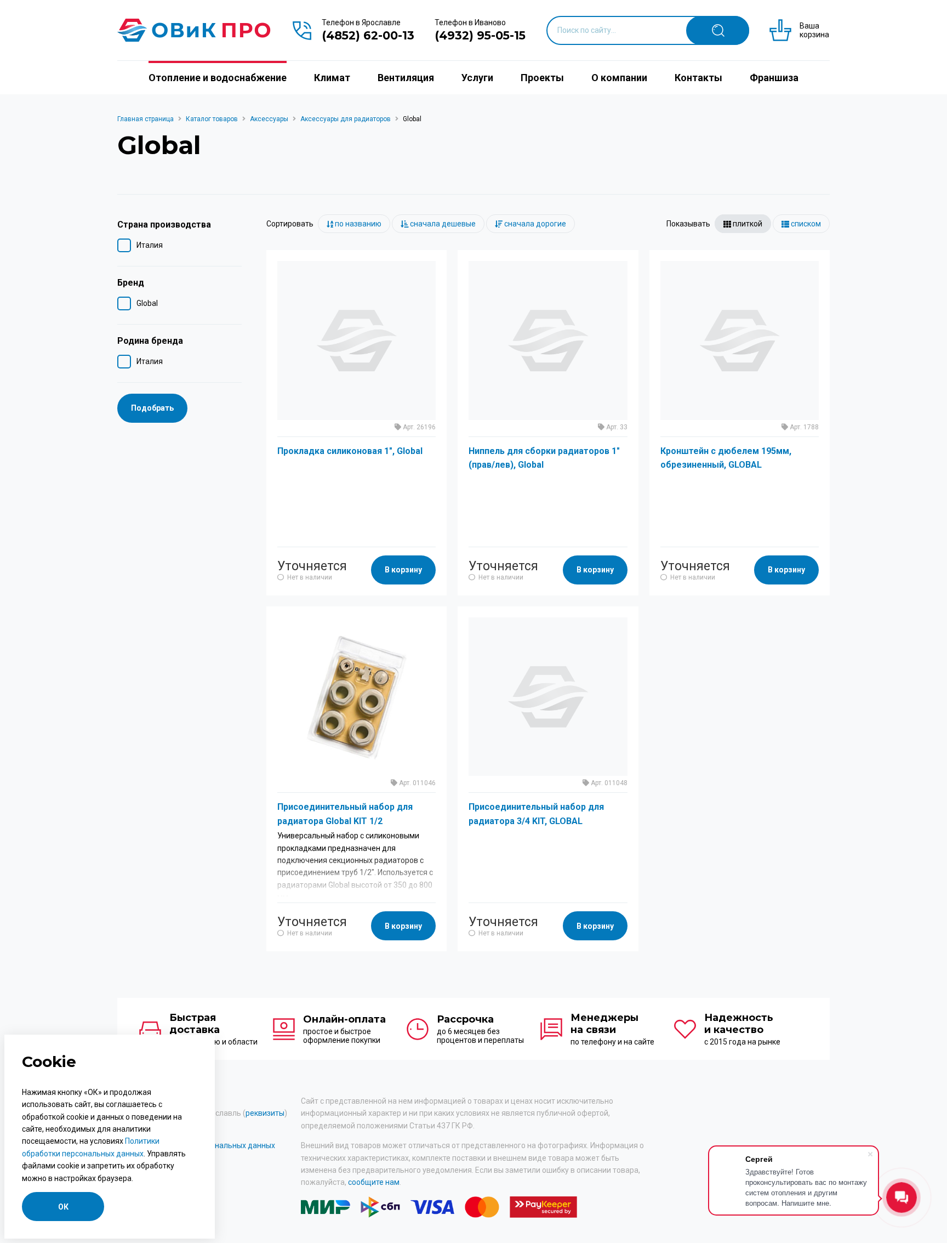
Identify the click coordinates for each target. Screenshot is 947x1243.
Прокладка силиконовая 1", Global (350, 451)
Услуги (477, 77)
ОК (63, 1206)
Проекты (542, 77)
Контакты (698, 77)
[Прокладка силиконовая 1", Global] (356, 340)
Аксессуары (269, 119)
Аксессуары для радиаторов (345, 119)
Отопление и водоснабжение (218, 77)
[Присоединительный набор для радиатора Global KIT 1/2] (356, 696)
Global (147, 303)
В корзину (403, 569)
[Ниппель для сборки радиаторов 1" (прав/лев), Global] (548, 340)
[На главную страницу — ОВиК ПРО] (194, 30)
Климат (332, 77)
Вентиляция (406, 77)
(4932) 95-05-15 (480, 35)
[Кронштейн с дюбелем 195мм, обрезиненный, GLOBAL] (739, 340)
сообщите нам (374, 1182)
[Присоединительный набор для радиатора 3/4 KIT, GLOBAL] (548, 696)
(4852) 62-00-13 (368, 35)
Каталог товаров (212, 119)
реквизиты (265, 1113)
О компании (619, 77)
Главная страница (145, 119)
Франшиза (774, 77)
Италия (149, 245)
